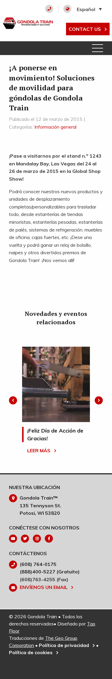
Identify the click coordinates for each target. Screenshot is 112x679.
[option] (56, 400)
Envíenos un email (44, 587)
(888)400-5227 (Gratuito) (50, 572)
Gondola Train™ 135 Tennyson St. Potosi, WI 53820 (40, 505)
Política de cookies (31, 652)
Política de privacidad (64, 645)
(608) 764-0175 (38, 564)
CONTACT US (85, 29)
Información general (55, 127)
